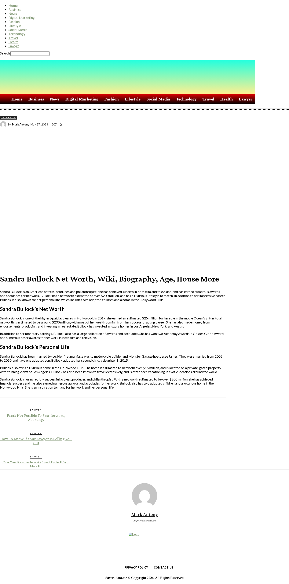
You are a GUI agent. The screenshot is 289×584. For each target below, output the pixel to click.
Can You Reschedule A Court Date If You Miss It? (36, 464)
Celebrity (8, 117)
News (12, 13)
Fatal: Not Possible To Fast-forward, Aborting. (36, 417)
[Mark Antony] (4, 124)
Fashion (14, 22)
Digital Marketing (21, 17)
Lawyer (13, 46)
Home (13, 5)
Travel (13, 38)
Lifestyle (14, 26)
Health (13, 42)
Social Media (17, 30)
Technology (16, 34)
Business (14, 9)
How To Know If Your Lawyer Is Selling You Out (36, 440)
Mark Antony (20, 124)
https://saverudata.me (144, 520)
